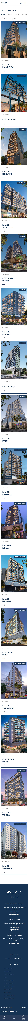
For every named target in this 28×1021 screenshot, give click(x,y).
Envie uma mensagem (9, 980)
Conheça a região (8, 989)
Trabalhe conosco (8, 974)
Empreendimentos (8, 968)
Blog (5, 977)
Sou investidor (7, 992)
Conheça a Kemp (7, 971)
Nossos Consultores (9, 986)
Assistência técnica (9, 998)
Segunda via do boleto (9, 995)
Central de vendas (8, 983)
